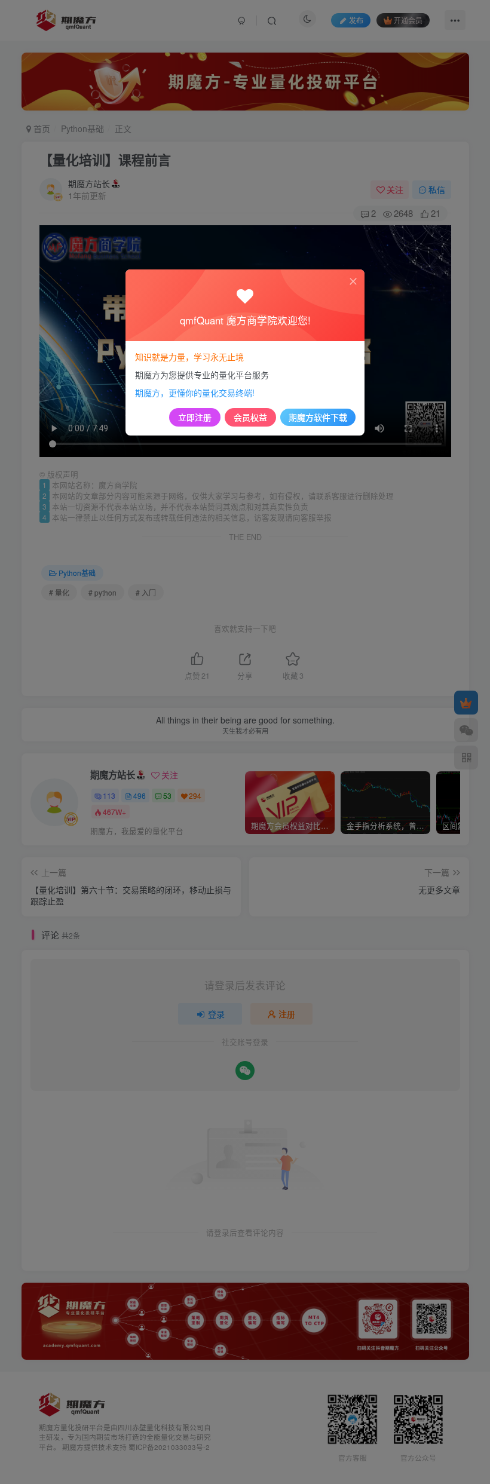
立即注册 (195, 417)
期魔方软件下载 (318, 417)
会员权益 (250, 417)
